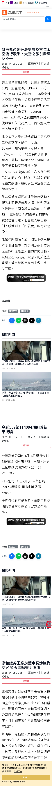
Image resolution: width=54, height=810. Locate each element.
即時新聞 (24, 311)
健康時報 (42, 2)
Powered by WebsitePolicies (13, 782)
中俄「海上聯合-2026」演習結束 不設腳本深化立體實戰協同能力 (25, 394)
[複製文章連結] (38, 320)
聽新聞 (26, 72)
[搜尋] (48, 19)
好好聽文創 (28, 2)
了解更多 (18, 771)
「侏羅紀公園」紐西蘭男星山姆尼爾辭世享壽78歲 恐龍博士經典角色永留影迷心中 (26, 362)
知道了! (26, 777)
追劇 (16, 2)
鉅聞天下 (13, 311)
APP (7, 2)
